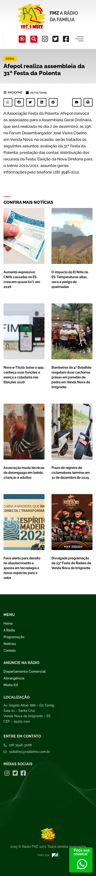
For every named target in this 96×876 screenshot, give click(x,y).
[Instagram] (44, 38)
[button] (33, 39)
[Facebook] (65, 38)
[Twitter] (55, 38)
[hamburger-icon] (79, 39)
